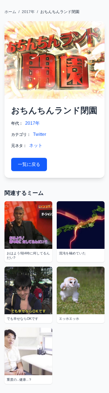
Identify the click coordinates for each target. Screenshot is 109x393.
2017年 (28, 11)
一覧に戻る (29, 164)
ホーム (10, 11)
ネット (35, 145)
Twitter (39, 134)
